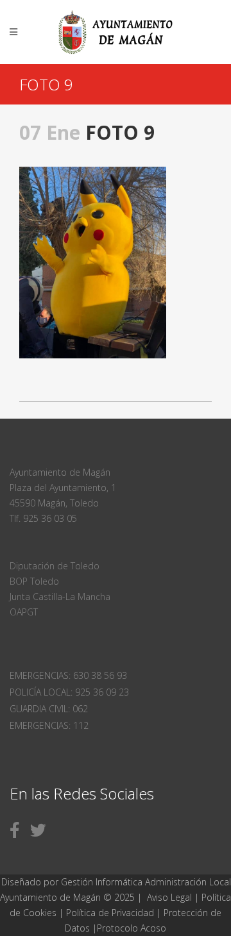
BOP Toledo (34, 581)
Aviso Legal (169, 897)
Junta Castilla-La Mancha (60, 596)
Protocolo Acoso (131, 928)
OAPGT (24, 612)
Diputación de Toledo (54, 566)
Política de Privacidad (111, 913)
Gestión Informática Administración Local (146, 882)
